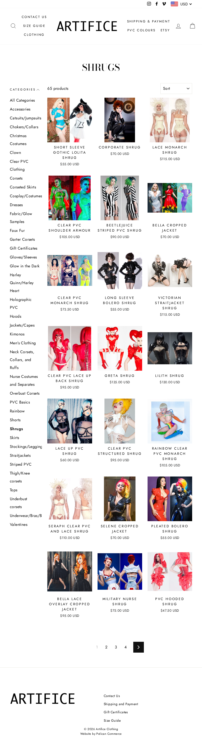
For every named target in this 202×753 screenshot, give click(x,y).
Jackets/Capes (22, 325)
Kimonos (17, 334)
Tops (13, 490)
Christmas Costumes (18, 140)
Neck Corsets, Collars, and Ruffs (22, 359)
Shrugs (16, 429)
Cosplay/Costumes (24, 196)
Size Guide (112, 720)
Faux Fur (17, 230)
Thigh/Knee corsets (20, 477)
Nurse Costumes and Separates (24, 380)
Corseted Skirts (23, 187)
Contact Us (112, 695)
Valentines (18, 524)
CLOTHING (34, 34)
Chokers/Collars (24, 127)
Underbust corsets (18, 503)
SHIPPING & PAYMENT (148, 21)
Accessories (20, 109)
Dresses (16, 205)
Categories (23, 89)
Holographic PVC (21, 303)
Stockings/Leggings (24, 446)
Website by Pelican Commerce (101, 734)
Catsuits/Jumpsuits (24, 118)
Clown (15, 152)
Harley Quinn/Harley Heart (22, 283)
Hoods (15, 316)
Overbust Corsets (24, 393)
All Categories (22, 100)
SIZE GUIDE (34, 25)
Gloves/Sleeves (23, 257)
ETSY (165, 30)
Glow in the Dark (24, 266)
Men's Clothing (23, 343)
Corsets (16, 178)
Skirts (14, 438)
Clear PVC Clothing (19, 165)
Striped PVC (21, 464)
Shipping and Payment (121, 703)
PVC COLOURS (141, 30)
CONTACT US (34, 17)
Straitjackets (20, 455)
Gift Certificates (23, 248)
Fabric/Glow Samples (21, 217)
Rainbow (17, 411)
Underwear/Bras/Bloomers (24, 515)
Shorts (15, 420)
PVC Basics (20, 402)
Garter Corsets (22, 239)
